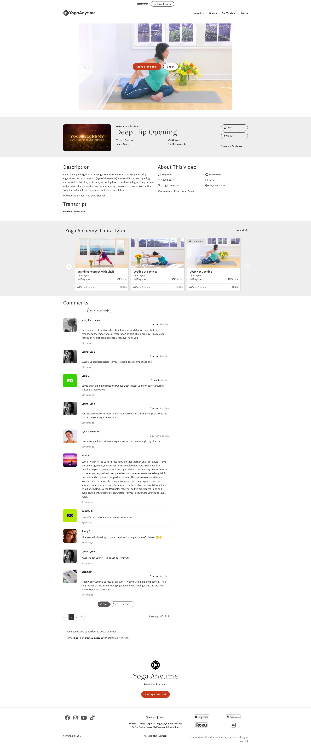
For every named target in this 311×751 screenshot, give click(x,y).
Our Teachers (229, 13)
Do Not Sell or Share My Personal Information (155, 727)
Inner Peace (187, 191)
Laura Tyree (122, 144)
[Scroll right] (247, 267)
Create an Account (94, 637)
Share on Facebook (231, 146)
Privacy (132, 723)
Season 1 (121, 126)
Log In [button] (171, 66)
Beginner (167, 174)
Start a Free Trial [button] (146, 66)
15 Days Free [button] (161, 3)
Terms (141, 723)
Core (222, 185)
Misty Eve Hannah (91, 320)
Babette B (87, 510)
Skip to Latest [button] (98, 310)
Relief (177, 191)
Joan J (85, 455)
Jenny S (86, 531)
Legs (215, 185)
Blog (161, 717)
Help (151, 717)
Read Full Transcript (74, 211)
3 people (155, 380)
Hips (209, 185)
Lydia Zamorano (90, 431)
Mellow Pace (215, 174)
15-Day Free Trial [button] (155, 694)
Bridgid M (87, 571)
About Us (199, 13)
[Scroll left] (69, 267)
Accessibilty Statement (155, 735)
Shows (213, 13)
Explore (151, 723)
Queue (230, 135)
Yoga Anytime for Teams (169, 723)
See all (241, 230)
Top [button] (105, 604)
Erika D (85, 375)
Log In (244, 13)
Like (229, 127)
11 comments (179, 144)
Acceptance (166, 191)
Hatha (211, 180)
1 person (154, 324)
